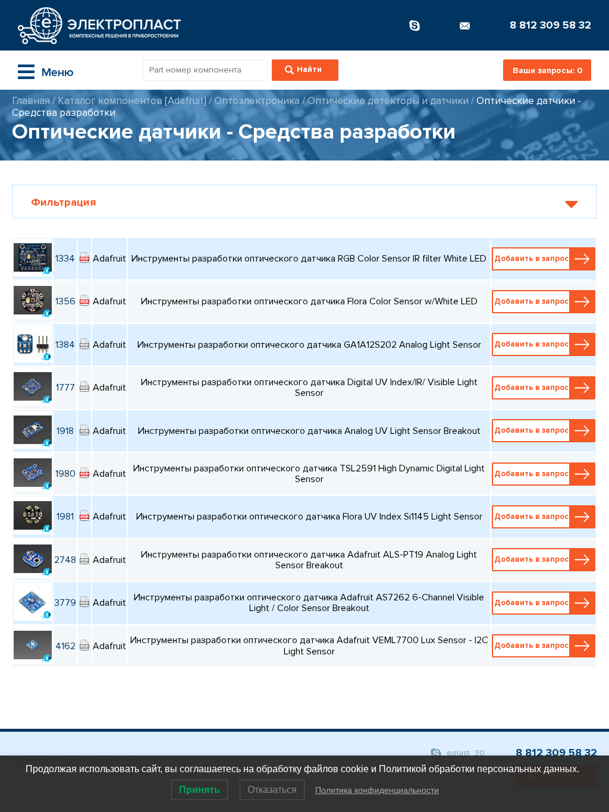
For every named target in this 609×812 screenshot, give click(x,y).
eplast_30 (464, 753)
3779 (65, 603)
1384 (65, 345)
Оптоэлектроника (257, 101)
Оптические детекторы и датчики (388, 101)
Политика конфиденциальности (377, 790)
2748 (65, 560)
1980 (65, 474)
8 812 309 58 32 (550, 25)
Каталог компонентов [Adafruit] (132, 101)
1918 (65, 431)
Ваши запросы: (547, 70)
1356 (65, 301)
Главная (31, 101)
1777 (65, 388)
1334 (65, 259)
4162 (65, 646)
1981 (65, 517)
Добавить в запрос (531, 258)
